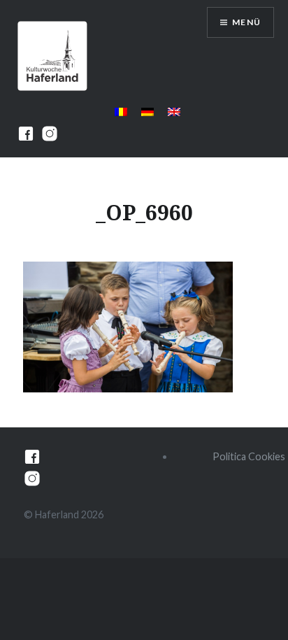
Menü (246, 22)
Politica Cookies (249, 456)
